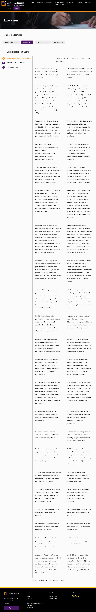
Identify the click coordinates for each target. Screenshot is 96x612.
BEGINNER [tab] (27, 42)
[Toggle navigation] (27, 3)
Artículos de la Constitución (16, 62)
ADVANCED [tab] (58, 42)
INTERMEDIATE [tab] (42, 42)
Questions (79, 2)
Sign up (9, 8)
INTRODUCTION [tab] (11, 42)
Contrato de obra (12, 67)
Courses (88, 2)
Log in (16, 8)
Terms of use (53, 596)
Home (32, 2)
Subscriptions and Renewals (59, 4)
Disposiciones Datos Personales (18, 58)
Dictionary (49, 2)
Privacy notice (53, 598)
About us (40, 2)
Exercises (70, 2)
